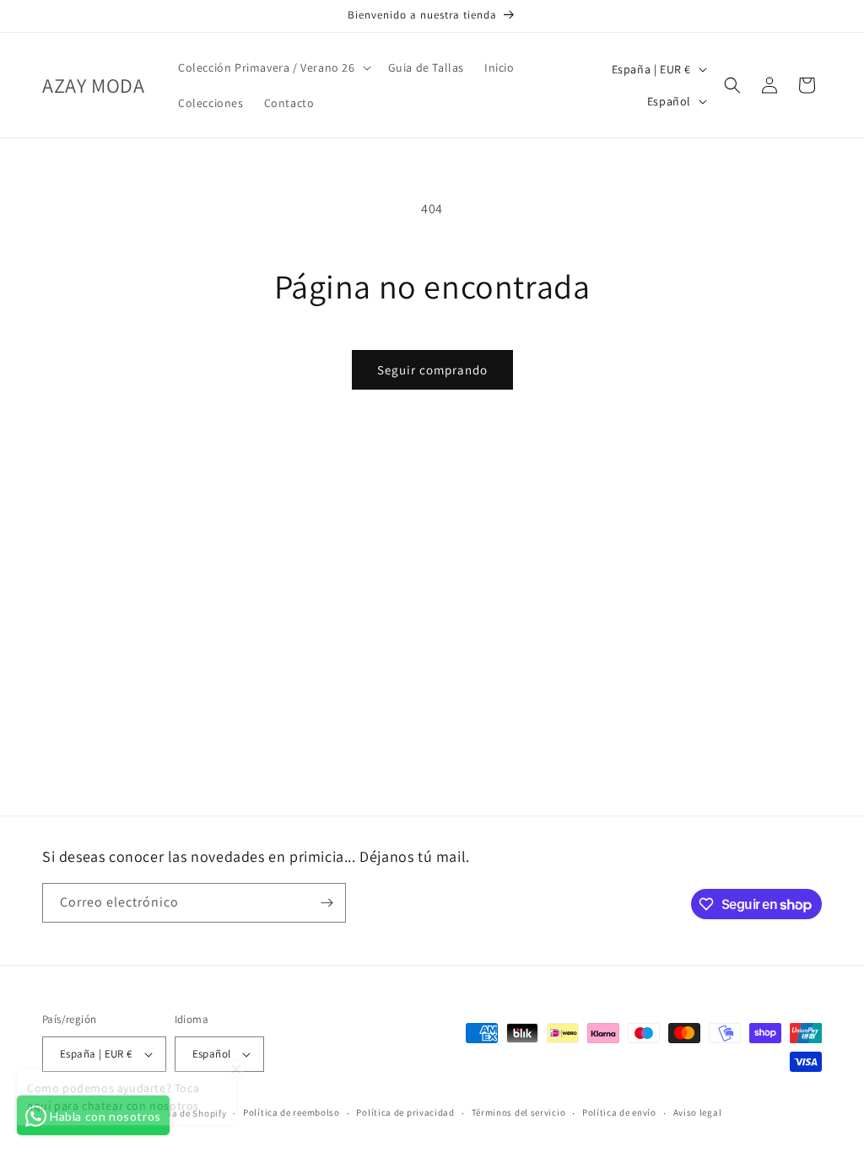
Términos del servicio (519, 1112)
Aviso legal (697, 1112)
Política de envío (619, 1112)
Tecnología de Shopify (178, 1113)
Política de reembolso (291, 1112)
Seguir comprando (432, 370)
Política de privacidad (405, 1112)
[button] (273, 67)
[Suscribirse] (326, 903)
